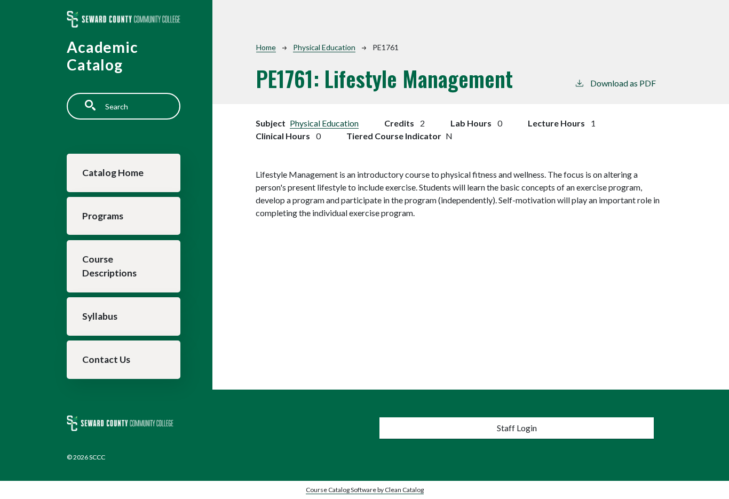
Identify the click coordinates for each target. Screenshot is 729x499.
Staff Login (517, 428)
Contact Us (106, 359)
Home (266, 47)
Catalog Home (113, 172)
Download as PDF (623, 83)
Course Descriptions (109, 266)
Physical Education (324, 47)
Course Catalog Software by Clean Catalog (365, 490)
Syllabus (99, 316)
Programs (102, 215)
